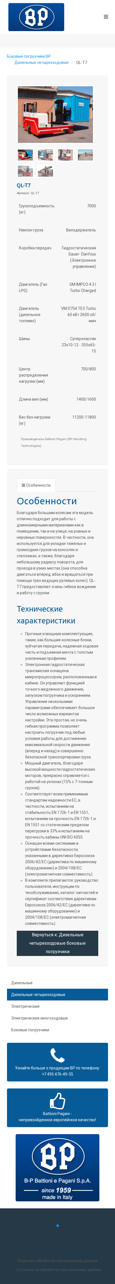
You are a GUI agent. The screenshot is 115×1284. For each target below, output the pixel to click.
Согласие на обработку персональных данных (59, 1269)
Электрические (25, 1006)
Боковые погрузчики (30, 1030)
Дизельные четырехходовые (42, 62)
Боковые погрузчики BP (29, 56)
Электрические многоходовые (39, 1018)
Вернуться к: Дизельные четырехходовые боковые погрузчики (57, 943)
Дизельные (22, 983)
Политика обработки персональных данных (57, 1261)
